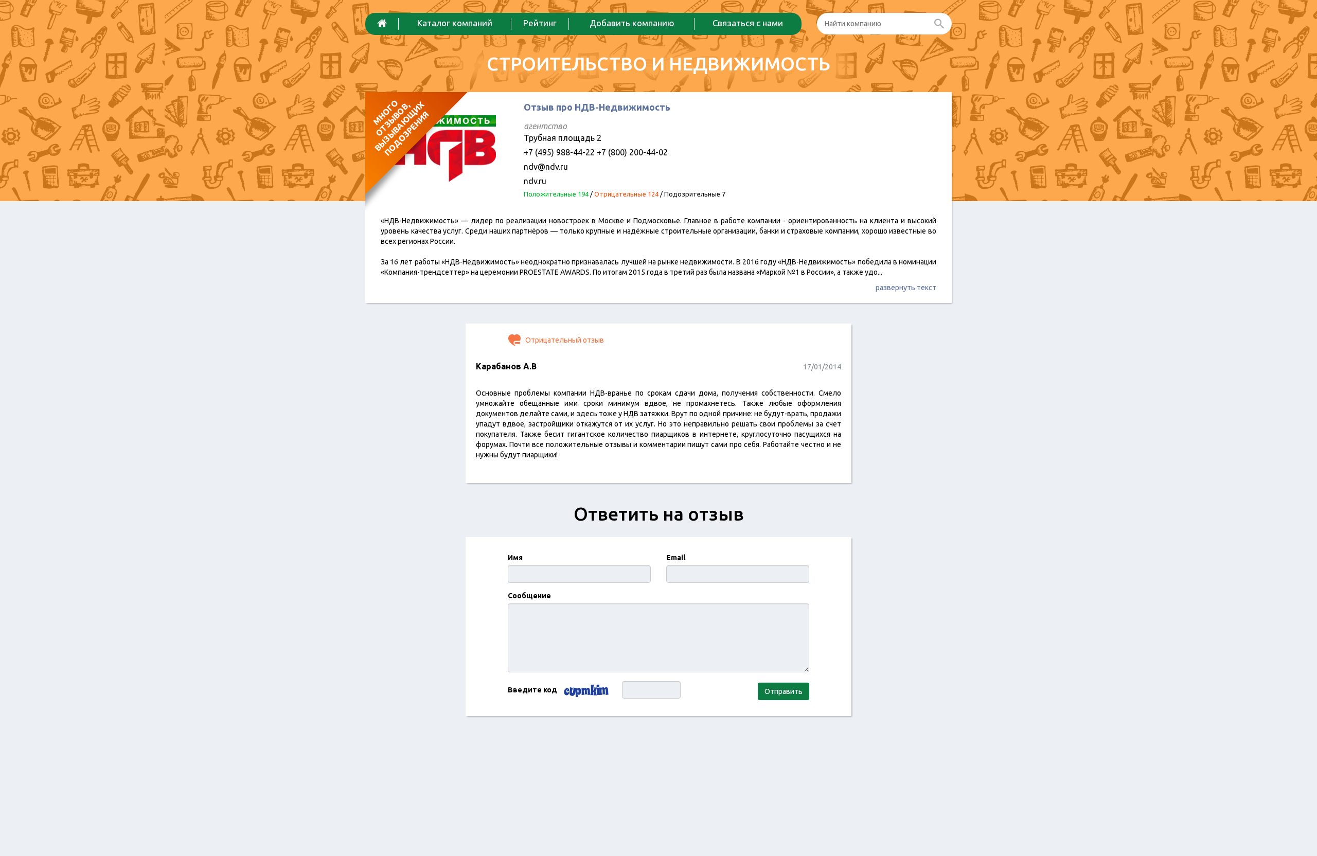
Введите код (532, 690)
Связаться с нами (748, 23)
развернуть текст (906, 287)
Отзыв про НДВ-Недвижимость (597, 107)
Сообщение (529, 596)
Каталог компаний (454, 23)
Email (675, 558)
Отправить (783, 691)
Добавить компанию (632, 23)
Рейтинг (540, 23)
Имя (515, 558)
